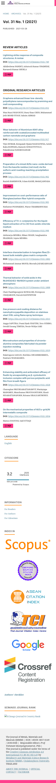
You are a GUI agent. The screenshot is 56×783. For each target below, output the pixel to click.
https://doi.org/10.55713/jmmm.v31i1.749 (28, 61)
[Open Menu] (3, 3)
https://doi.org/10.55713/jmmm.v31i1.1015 (29, 318)
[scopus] (28, 552)
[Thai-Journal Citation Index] (28, 634)
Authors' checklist (14, 694)
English (8, 443)
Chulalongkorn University (36, 760)
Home (6, 13)
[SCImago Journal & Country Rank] (22, 716)
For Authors (10, 513)
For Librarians (11, 518)
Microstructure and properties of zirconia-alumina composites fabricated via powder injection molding (24, 343)
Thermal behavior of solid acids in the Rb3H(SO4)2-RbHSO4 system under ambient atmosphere (26, 280)
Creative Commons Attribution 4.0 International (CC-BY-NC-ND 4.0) (25, 753)
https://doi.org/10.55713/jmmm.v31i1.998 (28, 230)
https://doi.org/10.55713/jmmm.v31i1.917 (28, 139)
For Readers (10, 509)
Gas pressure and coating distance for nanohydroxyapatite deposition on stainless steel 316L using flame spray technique (25, 312)
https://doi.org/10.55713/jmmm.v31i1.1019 (29, 350)
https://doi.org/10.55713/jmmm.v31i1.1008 (29, 287)
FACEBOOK (23, 771)
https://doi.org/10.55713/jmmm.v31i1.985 (28, 202)
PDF (9, 74)
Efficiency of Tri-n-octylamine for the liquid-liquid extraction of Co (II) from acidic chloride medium (26, 224)
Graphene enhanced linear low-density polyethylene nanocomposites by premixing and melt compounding (27, 101)
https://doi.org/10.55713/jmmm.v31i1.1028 (29, 384)
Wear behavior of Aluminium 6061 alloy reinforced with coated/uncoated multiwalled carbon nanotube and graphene (26, 132)
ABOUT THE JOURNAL (17, 768)
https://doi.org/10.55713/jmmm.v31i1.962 (28, 176)
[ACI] (28, 605)
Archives (16, 13)
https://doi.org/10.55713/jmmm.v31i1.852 (28, 107)
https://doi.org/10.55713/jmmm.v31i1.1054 (29, 416)
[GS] (28, 651)
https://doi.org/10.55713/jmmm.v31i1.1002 (29, 259)
